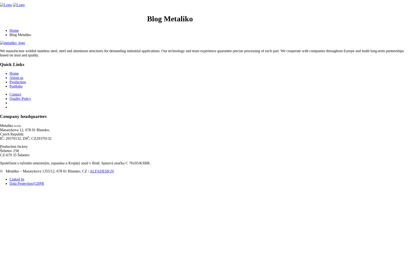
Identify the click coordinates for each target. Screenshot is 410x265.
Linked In (16, 179)
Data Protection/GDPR (26, 183)
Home (20, 20)
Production (74, 20)
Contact (135, 20)
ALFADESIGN (102, 171)
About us (43, 20)
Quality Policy (20, 99)
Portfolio (106, 20)
